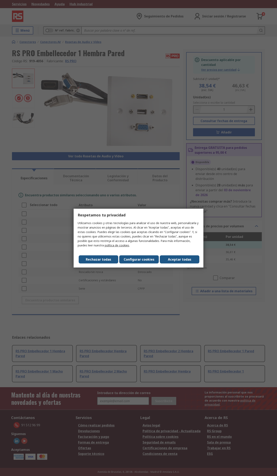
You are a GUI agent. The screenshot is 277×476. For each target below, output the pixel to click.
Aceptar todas (179, 259)
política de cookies (117, 245)
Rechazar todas (98, 259)
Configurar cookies (139, 259)
